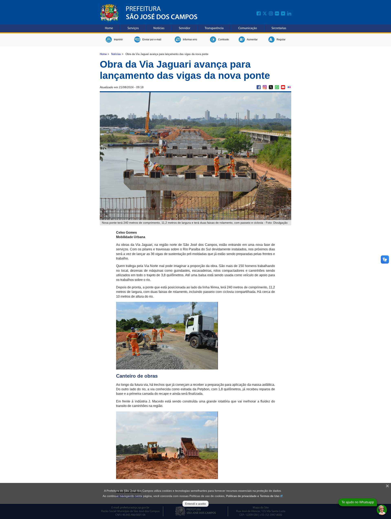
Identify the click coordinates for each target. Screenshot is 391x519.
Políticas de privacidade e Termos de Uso (252, 496)
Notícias (158, 28)
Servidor (184, 28)
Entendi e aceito (195, 503)
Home (109, 28)
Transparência (214, 28)
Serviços (133, 28)
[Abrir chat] (382, 510)
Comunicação (247, 28)
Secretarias (278, 28)
